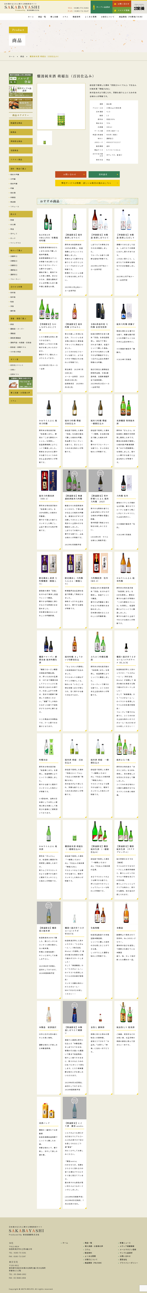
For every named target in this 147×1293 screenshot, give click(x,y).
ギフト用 (14, 359)
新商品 (13, 132)
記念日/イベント (16, 365)
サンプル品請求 (126, 1252)
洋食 (12, 306)
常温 (12, 229)
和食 (12, 302)
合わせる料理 (16, 286)
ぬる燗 (13, 224)
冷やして (13, 234)
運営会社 (123, 1259)
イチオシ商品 (16, 159)
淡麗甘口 (13, 265)
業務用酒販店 (15, 338)
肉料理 (13, 292)
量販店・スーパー (17, 329)
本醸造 (13, 197)
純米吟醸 (13, 184)
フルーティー (15, 279)
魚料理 (13, 297)
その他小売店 (15, 352)
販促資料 (88, 1252)
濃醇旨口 (13, 270)
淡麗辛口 (13, 256)
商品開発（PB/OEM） (94, 1262)
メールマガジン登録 (128, 1249)
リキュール (14, 206)
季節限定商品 (16, 141)
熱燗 (12, 220)
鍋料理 (13, 311)
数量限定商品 (16, 123)
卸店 (12, 324)
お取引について (91, 1259)
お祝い (13, 370)
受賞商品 (14, 150)
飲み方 (13, 214)
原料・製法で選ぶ (18, 168)
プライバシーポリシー (129, 1262)
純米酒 (13, 193)
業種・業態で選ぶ (18, 318)
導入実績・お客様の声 (20, 392)
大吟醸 (13, 179)
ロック (13, 238)
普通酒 (13, 202)
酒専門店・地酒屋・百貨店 (20, 342)
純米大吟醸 (14, 174)
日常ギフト (14, 374)
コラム (13, 400)
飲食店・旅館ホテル (18, 347)
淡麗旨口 (13, 261)
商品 (22, 56)
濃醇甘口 (13, 274)
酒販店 (13, 333)
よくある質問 (90, 1256)
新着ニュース (125, 1242)
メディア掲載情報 (127, 1246)
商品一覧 (88, 1242)
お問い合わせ (125, 1256)
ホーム (12, 56)
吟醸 (12, 188)
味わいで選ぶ (16, 250)
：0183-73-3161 (78, 8)
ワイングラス (15, 243)
